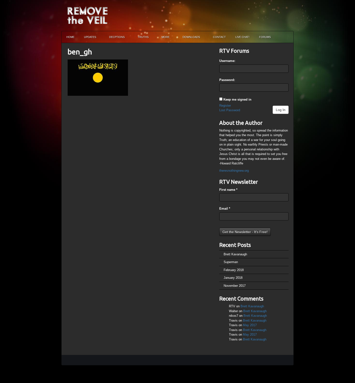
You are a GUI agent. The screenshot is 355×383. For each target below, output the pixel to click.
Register (225, 105)
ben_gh (80, 52)
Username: (227, 61)
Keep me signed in (237, 99)
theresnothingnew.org (234, 170)
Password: (227, 80)
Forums (265, 37)
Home (70, 37)
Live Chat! (242, 37)
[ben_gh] (98, 77)
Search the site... (287, 37)
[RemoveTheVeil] (87, 15)
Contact (219, 37)
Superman (231, 262)
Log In (280, 110)
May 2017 (250, 325)
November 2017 (235, 285)
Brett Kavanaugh (235, 254)
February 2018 (234, 270)
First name (228, 190)
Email (224, 208)
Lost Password (229, 110)
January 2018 (233, 278)
